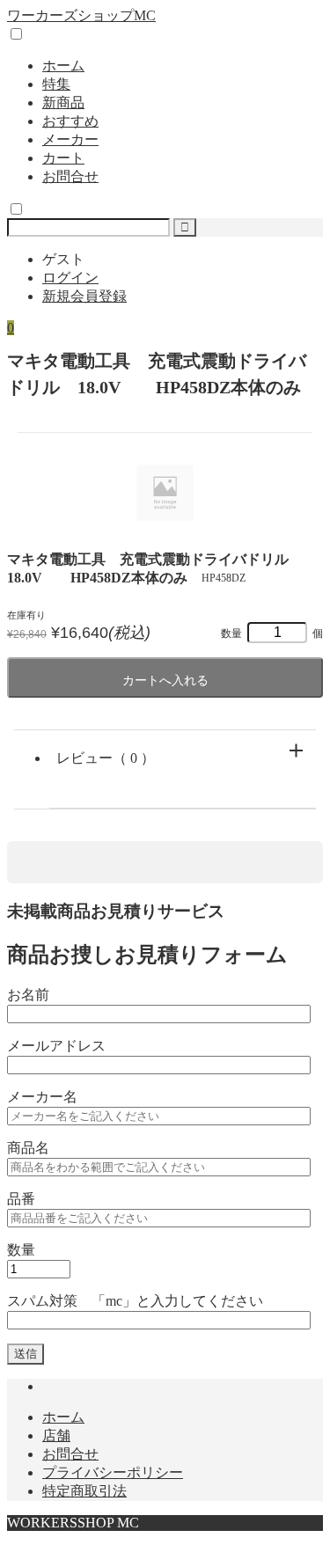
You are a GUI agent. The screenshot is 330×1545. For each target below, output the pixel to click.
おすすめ (70, 120)
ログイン (70, 277)
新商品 (63, 102)
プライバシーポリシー (112, 1472)
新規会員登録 (84, 296)
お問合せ (70, 176)
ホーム (63, 65)
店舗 (56, 1435)
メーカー (70, 139)
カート (63, 157)
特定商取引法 (84, 1490)
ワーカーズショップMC (81, 15)
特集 (56, 84)
